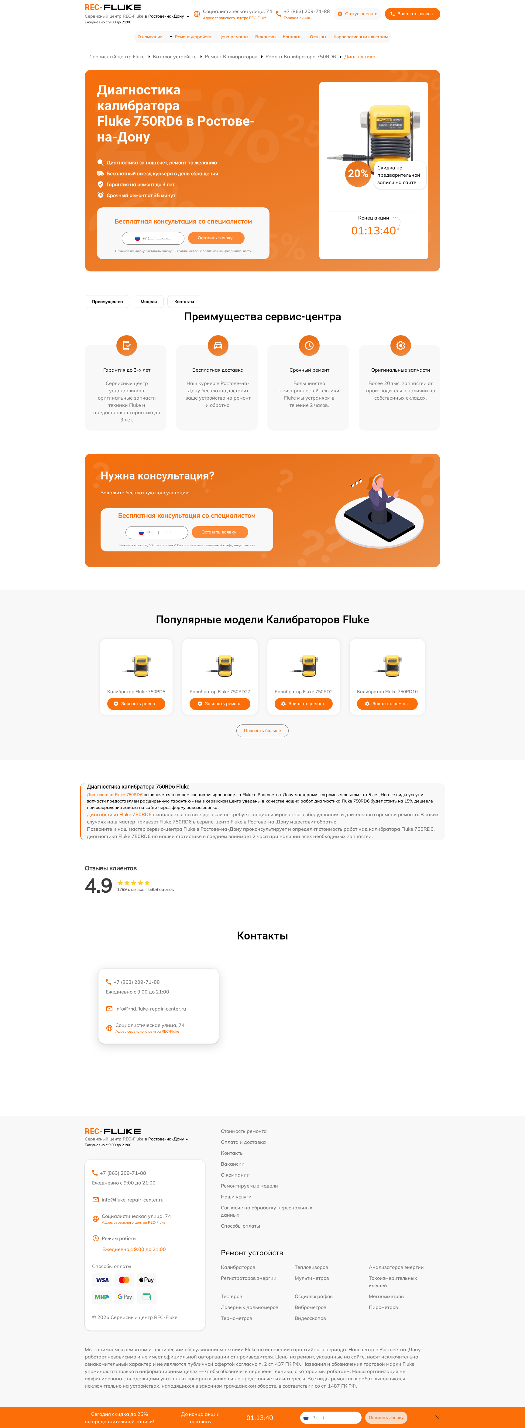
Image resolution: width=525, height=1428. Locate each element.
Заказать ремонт (139, 703)
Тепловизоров (311, 1267)
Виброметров (310, 1307)
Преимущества (107, 301)
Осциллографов (314, 1296)
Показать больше (262, 730)
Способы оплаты (240, 1226)
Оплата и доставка (243, 1142)
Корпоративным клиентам (361, 36)
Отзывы (318, 36)
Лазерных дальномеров (249, 1307)
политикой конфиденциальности (227, 251)
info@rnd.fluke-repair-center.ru (150, 1009)
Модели (149, 301)
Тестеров (231, 1296)
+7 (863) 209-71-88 (307, 11)
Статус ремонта (361, 13)
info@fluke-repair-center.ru (132, 1200)
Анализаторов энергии (396, 1267)
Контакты (293, 36)
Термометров (236, 1318)
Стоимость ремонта (244, 1131)
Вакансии (265, 36)
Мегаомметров (386, 1296)
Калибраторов (238, 1267)
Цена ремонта (233, 36)
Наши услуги (236, 1197)
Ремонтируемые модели (249, 1186)
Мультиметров (312, 1278)
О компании (150, 36)
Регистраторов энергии (248, 1278)
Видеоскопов (310, 1318)
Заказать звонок (415, 13)
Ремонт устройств (193, 36)
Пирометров (383, 1307)
